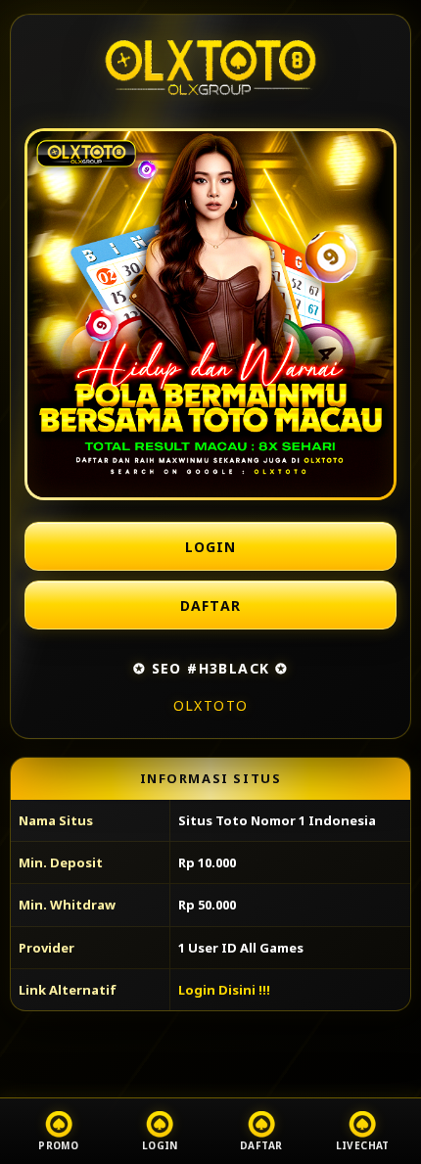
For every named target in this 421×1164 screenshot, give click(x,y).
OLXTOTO (211, 705)
